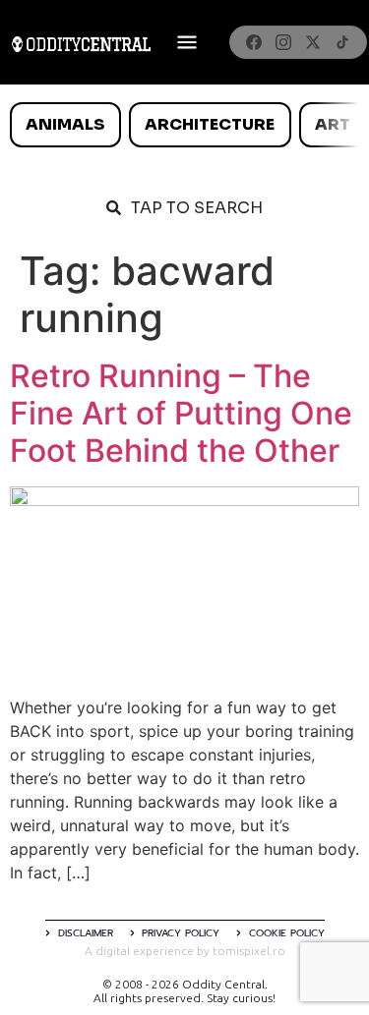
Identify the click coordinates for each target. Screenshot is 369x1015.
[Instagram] (283, 42)
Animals (65, 124)
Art (332, 124)
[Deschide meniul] (187, 42)
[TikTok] (342, 42)
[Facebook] (254, 42)
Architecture (210, 124)
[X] (313, 42)
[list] (184, 124)
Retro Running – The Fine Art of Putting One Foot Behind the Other (181, 414)
